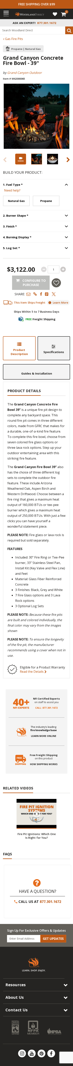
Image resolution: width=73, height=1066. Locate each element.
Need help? (12, 190)
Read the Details (32, 671)
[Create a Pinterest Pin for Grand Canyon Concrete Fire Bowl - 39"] (47, 294)
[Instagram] (22, 1053)
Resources (15, 984)
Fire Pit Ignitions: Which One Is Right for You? (37, 836)
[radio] (16, 201)
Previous (5, 159)
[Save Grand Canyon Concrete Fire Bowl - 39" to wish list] (56, 282)
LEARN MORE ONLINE (43, 736)
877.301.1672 (50, 901)
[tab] (19, 348)
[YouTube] (32, 1053)
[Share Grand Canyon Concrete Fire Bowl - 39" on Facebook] (41, 294)
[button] (28, 294)
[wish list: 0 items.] (55, 14)
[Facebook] (51, 1053)
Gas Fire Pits (13, 39)
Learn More (60, 302)
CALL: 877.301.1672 (46, 707)
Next (68, 159)
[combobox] (36, 30)
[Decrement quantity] (44, 269)
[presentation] (37, 159)
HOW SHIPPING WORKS (43, 764)
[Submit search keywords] (69, 30)
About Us (14, 997)
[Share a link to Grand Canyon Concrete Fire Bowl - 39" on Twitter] (54, 294)
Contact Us (16, 1009)
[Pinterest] (42, 1053)
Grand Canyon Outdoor (24, 73)
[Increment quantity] (63, 269)
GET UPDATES (53, 939)
